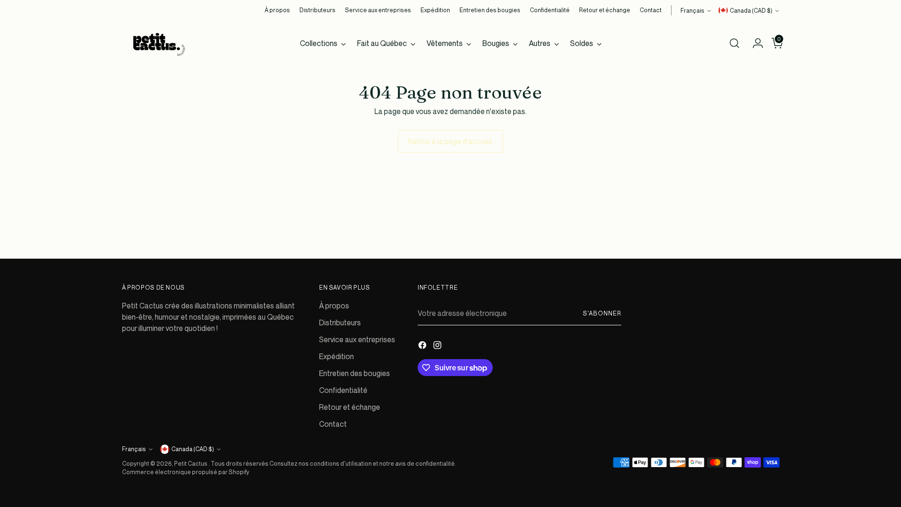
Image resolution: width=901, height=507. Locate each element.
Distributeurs (340, 322)
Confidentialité (343, 390)
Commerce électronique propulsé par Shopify (185, 472)
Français (692, 10)
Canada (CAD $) (751, 10)
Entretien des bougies (354, 373)
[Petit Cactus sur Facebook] (423, 346)
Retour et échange (349, 407)
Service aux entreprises (357, 339)
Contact (333, 424)
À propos (334, 305)
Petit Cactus (191, 463)
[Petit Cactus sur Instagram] (438, 346)
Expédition (336, 356)
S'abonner (602, 313)
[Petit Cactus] (157, 43)
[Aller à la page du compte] (754, 43)
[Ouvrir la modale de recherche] (734, 43)
